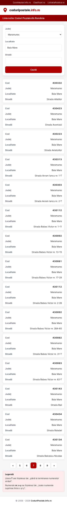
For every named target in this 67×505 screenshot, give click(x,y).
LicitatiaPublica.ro (56, 2)
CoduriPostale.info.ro (41, 500)
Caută (33, 69)
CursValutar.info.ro (22, 2)
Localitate (10, 41)
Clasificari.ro (39, 2)
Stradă (8, 54)
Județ (8, 28)
